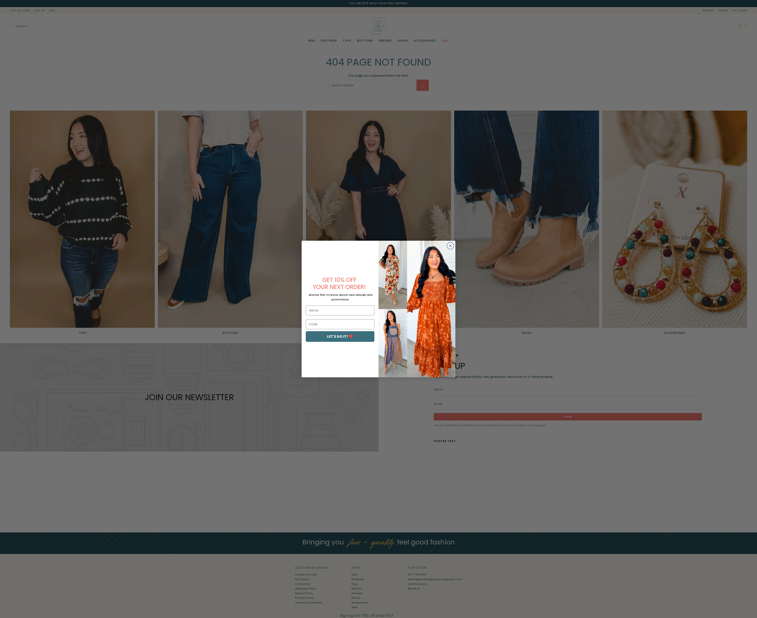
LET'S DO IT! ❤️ (340, 336)
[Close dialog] (450, 245)
